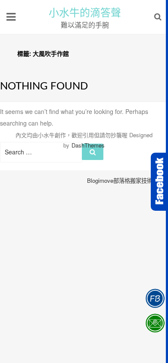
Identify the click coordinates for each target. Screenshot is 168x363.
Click (159, 182)
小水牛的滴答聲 (85, 12)
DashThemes (88, 145)
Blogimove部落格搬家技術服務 (125, 180)
